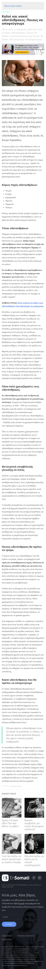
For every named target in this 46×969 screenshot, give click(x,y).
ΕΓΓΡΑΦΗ (9, 924)
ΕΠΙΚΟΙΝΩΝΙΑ (7, 939)
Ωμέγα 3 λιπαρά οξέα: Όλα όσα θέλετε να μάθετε (10, 823)
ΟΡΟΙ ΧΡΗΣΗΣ (7, 935)
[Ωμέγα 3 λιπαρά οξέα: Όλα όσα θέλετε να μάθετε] (11, 808)
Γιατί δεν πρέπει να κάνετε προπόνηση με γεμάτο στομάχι (11, 859)
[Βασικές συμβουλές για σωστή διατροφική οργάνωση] (34, 808)
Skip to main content (13, 5)
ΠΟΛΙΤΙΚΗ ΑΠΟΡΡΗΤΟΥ (25, 935)
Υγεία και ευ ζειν (15, 786)
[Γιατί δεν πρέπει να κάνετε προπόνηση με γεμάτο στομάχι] (11, 844)
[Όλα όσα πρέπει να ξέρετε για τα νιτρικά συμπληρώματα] (34, 844)
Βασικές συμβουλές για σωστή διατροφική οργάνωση (34, 825)
